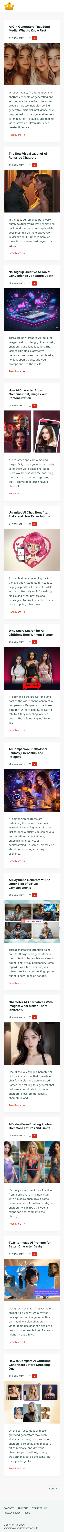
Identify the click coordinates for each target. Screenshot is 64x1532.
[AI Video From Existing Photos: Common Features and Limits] (32, 1162)
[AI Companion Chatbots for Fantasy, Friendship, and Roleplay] (32, 790)
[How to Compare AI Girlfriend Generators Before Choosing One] (32, 1402)
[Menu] (58, 5)
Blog (27, 1513)
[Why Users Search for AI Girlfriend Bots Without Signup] (32, 668)
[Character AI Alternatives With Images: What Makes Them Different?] (32, 1043)
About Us (23, 1508)
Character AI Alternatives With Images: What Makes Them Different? (31, 1006)
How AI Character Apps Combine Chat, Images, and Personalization (28, 394)
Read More (15, 135)
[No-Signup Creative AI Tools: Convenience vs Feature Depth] (32, 309)
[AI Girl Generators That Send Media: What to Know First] (32, 64)
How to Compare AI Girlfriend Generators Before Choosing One (30, 1364)
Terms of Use (39, 1508)
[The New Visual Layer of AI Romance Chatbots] (32, 191)
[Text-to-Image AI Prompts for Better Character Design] (32, 1280)
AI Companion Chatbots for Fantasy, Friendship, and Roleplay (28, 752)
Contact (9, 1508)
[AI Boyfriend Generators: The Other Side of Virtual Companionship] (32, 921)
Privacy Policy (12, 1513)
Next (51, 1488)
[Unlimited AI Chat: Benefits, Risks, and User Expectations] (32, 550)
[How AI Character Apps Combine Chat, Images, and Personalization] (32, 431)
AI (34, 38)
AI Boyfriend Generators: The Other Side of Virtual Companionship (29, 883)
